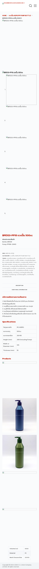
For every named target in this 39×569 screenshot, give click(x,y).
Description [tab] (19, 285)
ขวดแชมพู (31, 266)
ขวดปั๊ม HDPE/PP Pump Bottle (20, 256)
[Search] (30, 5)
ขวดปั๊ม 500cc (9, 260)
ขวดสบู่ (15, 264)
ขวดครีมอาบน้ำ (21, 258)
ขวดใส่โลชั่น (30, 274)
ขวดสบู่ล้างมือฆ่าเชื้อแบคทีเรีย (18, 266)
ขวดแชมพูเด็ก (6, 268)
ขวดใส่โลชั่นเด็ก (7, 277)
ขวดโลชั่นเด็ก (21, 268)
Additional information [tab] (19, 290)
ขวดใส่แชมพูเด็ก (21, 274)
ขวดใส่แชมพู (12, 274)
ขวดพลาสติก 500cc (27, 262)
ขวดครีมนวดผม (11, 258)
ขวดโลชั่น (14, 268)
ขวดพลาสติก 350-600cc (12, 262)
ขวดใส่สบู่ (16, 272)
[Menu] (35, 5)
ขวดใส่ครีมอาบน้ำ (10, 270)
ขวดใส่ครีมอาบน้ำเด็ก (22, 270)
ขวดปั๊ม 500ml (19, 260)
